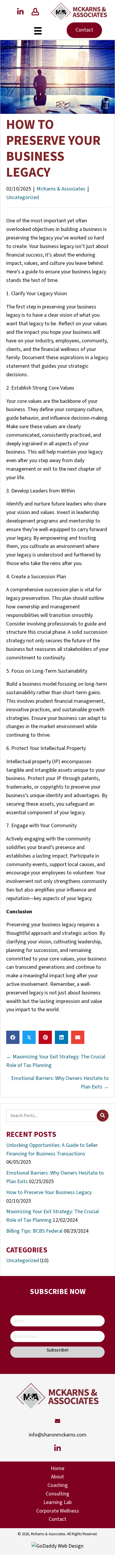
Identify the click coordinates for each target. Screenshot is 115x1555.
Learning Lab (57, 1502)
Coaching (57, 1485)
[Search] (103, 1115)
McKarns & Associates (61, 189)
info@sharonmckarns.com (57, 1435)
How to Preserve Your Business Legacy (49, 1192)
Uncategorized (22, 197)
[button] (20, 11)
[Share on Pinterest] (45, 1037)
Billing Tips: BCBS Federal (34, 1231)
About (57, 1476)
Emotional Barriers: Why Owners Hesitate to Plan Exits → (60, 1083)
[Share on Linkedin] (61, 1037)
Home (57, 1468)
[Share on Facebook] (12, 1037)
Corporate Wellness (57, 1511)
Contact (57, 1519)
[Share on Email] (77, 1037)
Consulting (57, 1493)
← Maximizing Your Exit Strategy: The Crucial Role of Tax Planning (55, 1061)
